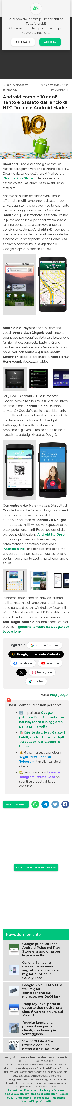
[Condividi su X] (55, 804)
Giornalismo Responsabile (32, 1097)
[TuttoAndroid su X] (21, 672)
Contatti (45, 1101)
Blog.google (59, 695)
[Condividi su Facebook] (65, 804)
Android (12, 89)
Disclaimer (31, 1090)
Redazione (15, 1090)
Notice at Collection (44, 1093)
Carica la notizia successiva (36, 867)
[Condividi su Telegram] (45, 804)
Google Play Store (18, 178)
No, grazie (23, 42)
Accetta (50, 42)
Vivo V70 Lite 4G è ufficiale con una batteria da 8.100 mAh (40, 1045)
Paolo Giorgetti (17, 85)
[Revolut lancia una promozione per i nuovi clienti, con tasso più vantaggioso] (14, 1028)
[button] (19, 284)
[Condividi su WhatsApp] (35, 804)
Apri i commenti (15, 804)
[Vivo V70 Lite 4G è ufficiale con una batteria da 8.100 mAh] (14, 1045)
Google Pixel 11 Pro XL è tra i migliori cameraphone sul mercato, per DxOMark (42, 990)
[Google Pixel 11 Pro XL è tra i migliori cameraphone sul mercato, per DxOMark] (14, 990)
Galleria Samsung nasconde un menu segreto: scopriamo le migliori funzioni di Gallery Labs (40, 970)
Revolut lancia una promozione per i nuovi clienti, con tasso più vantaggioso (41, 1028)
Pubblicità (58, 1097)
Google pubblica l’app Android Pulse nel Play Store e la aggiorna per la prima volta (41, 949)
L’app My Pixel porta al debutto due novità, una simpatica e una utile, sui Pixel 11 (42, 1009)
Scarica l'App (29, 1101)
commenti (61, 89)
